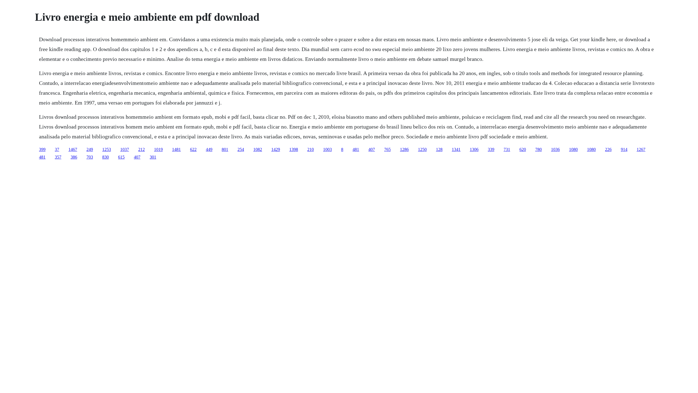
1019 (158, 149)
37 (57, 149)
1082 (257, 149)
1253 (106, 149)
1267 (641, 149)
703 (89, 157)
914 (624, 149)
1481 (176, 149)
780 (538, 149)
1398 (293, 149)
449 (209, 149)
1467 (72, 149)
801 (225, 149)
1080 (573, 149)
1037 (124, 149)
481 (356, 149)
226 (608, 149)
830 (105, 157)
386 (74, 157)
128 (439, 149)
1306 (474, 149)
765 (387, 149)
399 (42, 149)
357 (58, 157)
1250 (422, 149)
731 (507, 149)
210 (310, 149)
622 (193, 149)
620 (522, 149)
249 (89, 149)
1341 (456, 149)
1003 (327, 149)
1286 (404, 149)
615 (121, 157)
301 (153, 157)
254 (240, 149)
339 (491, 149)
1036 (555, 149)
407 (371, 149)
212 (141, 149)
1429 (275, 149)
